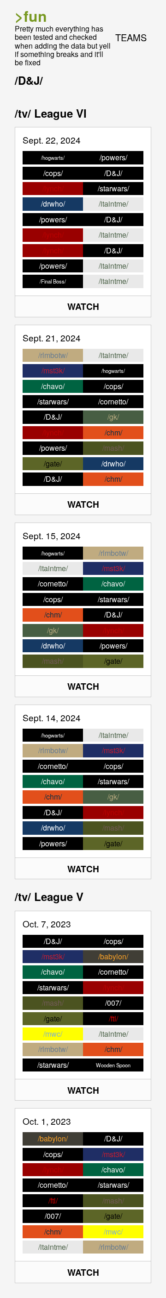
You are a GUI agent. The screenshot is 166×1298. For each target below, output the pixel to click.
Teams (131, 37)
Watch (83, 306)
